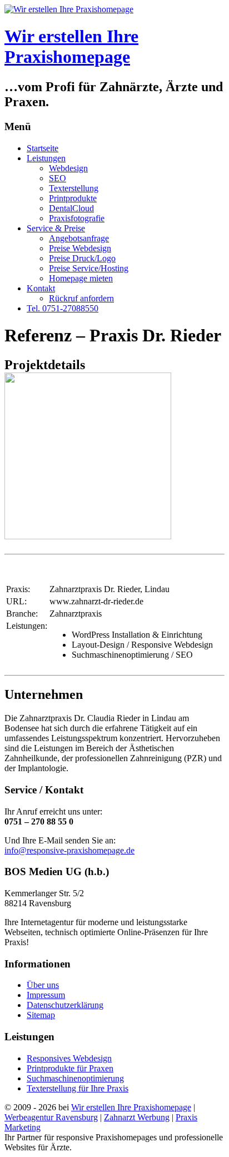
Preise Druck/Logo (82, 258)
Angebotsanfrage (79, 238)
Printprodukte (73, 198)
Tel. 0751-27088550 (62, 308)
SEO (57, 178)
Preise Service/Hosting (88, 268)
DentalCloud (71, 208)
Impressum (46, 995)
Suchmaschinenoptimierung (75, 1078)
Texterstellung (73, 188)
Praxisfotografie (76, 218)
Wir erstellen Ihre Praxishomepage (71, 46)
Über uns (43, 985)
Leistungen (46, 158)
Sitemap (41, 1015)
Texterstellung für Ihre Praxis (77, 1088)
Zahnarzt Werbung (137, 1117)
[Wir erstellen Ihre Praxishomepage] (68, 9)
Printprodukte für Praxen (70, 1068)
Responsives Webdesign (69, 1058)
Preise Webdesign (80, 248)
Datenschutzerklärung (65, 1005)
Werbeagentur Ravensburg (51, 1117)
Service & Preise (56, 228)
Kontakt (41, 288)
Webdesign (68, 168)
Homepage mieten (81, 278)
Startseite (42, 148)
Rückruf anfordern (81, 298)
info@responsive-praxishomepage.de (69, 850)
